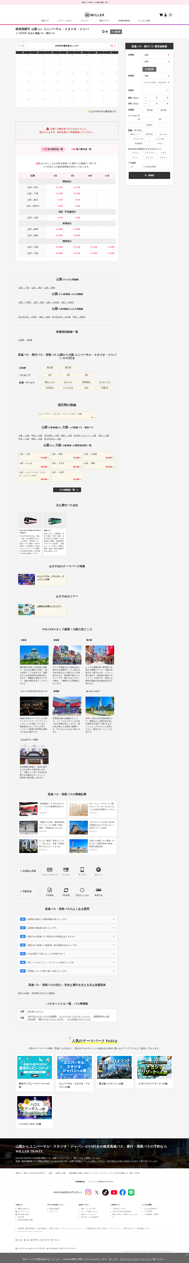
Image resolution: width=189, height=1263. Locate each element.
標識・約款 (54, 1228)
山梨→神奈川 (32, 206)
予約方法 (27, 891)
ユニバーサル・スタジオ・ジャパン (74, 1016)
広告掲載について (143, 1228)
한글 (27, 1240)
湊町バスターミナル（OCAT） (51, 1019)
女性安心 (50, 387)
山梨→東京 (32, 200)
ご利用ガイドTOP (118, 1209)
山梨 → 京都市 (67, 302)
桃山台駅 (32, 1019)
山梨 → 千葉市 (25, 302)
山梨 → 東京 (36, 288)
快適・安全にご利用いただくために (124, 1215)
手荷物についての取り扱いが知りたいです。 (47, 971)
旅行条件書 (42, 1228)
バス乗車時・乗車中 (151, 1214)
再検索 (151, 175)
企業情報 (21, 1228)
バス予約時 (148, 1211)
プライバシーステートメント (72, 1228)
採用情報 (31, 1228)
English (20, 1240)
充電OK (104, 387)
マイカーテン (104, 382)
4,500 (60, 235)
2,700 (60, 187)
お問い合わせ (128, 1228)
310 (61, 200)
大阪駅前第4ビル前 (101, 1016)
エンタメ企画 (144, 21)
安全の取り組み (23, 1214)
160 (61, 206)
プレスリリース (23, 1211)
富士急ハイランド (35, 1011)
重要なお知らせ (23, 1209)
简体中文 (46, 1240)
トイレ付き (68, 387)
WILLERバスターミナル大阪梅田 (42, 1016)
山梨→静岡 (32, 229)
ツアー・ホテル (65, 21)
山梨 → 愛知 (49, 288)
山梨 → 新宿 (38, 302)
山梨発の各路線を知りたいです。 (42, 928)
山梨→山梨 (32, 217)
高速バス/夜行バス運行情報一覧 (94, 2)
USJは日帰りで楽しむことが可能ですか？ (46, 954)
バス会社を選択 (149, 167)
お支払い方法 (29, 871)
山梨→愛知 (32, 235)
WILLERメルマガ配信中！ (90, 1217)
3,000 (60, 229)
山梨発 (21, 340)
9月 (111, 46)
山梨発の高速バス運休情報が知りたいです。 (47, 919)
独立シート (50, 382)
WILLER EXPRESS (39, 1248)
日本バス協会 (23, 993)
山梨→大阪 (32, 253)
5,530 (77, 247)
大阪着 (29, 340)
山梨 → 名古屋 (52, 302)
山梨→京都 (32, 247)
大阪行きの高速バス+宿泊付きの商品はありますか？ (51, 936)
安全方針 (21, 1217)
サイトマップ (115, 1228)
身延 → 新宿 (44, 317)
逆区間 (117, 32)
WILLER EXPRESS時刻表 (121, 1211)
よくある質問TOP (150, 1209)
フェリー (84, 21)
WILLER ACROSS (69, 1248)
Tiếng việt (56, 1240)
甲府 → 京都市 (79, 317)
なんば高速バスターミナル (78, 1019)
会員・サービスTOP (88, 1209)
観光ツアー (104, 21)
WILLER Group (23, 1248)
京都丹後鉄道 (124, 21)
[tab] (52, 149)
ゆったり (68, 382)
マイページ (53, 1211)
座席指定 (86, 382)
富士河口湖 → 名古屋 (61, 317)
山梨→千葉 (32, 193)
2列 (49, 375)
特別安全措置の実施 (25, 1220)
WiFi (86, 387)
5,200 (94, 247)
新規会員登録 (54, 1209)
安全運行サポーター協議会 (43, 993)
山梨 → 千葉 (24, 288)
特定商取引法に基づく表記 (96, 1228)
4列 (86, 375)
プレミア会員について (89, 1211)
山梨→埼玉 (32, 187)
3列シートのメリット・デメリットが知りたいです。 (51, 962)
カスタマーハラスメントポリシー (30, 1231)
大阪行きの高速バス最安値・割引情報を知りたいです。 (53, 945)
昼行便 (50, 367)
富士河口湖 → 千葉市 (28, 317)
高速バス (45, 21)
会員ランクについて (88, 1214)
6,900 (60, 247)
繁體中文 (36, 1240)
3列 (68, 375)
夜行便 (68, 367)
